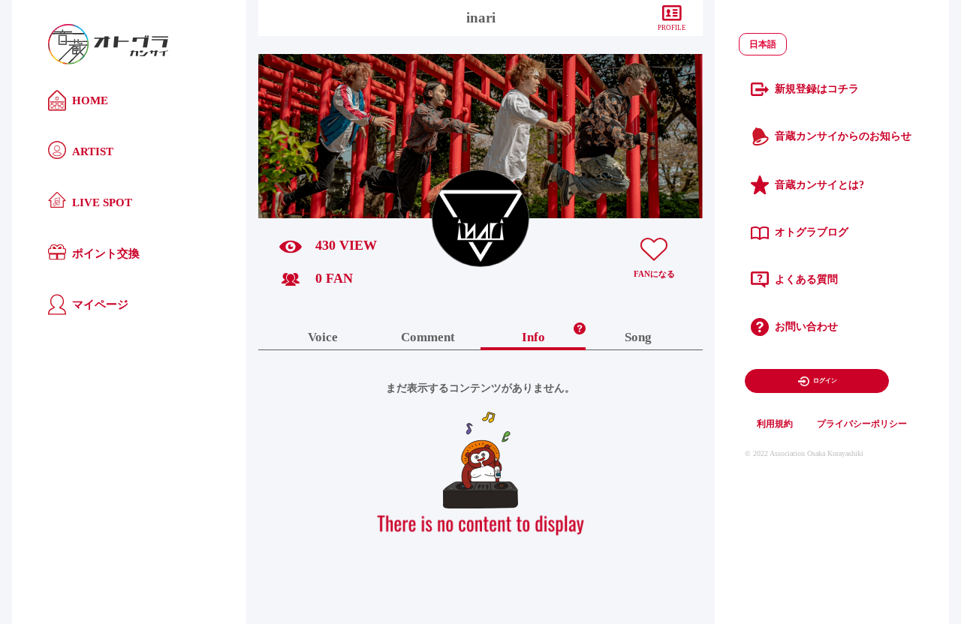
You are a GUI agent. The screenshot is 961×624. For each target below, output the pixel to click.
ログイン (825, 380)
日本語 (762, 44)
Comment (428, 337)
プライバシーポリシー (862, 423)
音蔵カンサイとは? (819, 184)
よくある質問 (806, 279)
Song (638, 337)
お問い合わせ (806, 326)
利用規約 (775, 423)
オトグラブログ (811, 232)
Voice (323, 337)
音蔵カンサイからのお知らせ (843, 136)
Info (533, 337)
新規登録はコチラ (817, 88)
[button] (580, 325)
